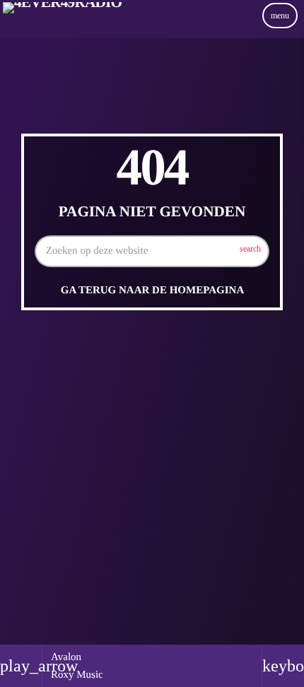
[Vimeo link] (62, 30)
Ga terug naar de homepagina (152, 290)
